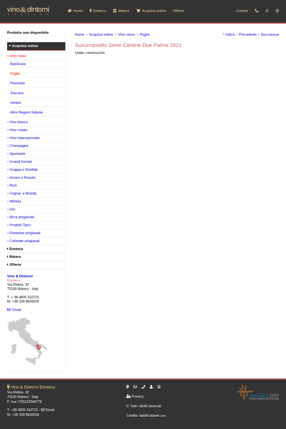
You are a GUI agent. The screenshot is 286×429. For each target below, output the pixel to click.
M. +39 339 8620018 (23, 415)
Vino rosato (18, 130)
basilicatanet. (153, 415)
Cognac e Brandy (23, 193)
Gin (12, 209)
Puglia (144, 35)
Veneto (15, 103)
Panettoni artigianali (25, 233)
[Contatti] (152, 387)
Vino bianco (19, 122)
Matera (123, 11)
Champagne (19, 146)
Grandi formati (21, 162)
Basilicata (18, 64)
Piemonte (17, 83)
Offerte (178, 11)
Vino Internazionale (25, 138)
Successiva (270, 35)
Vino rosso (126, 35)
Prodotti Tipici (20, 225)
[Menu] (159, 387)
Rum (13, 185)
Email (16, 310)
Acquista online (154, 11)
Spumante (17, 154)
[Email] (135, 387)
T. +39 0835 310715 (22, 410)
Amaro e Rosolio (23, 178)
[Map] (27, 364)
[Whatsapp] (267, 11)
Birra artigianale (22, 217)
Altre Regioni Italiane (26, 112)
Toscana (16, 93)
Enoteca (99, 11)
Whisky (15, 201)
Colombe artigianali (25, 241)
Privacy (138, 396)
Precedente (248, 35)
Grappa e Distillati (24, 170)
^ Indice (229, 35)
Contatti (242, 11)
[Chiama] (144, 387)
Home (77, 11)
